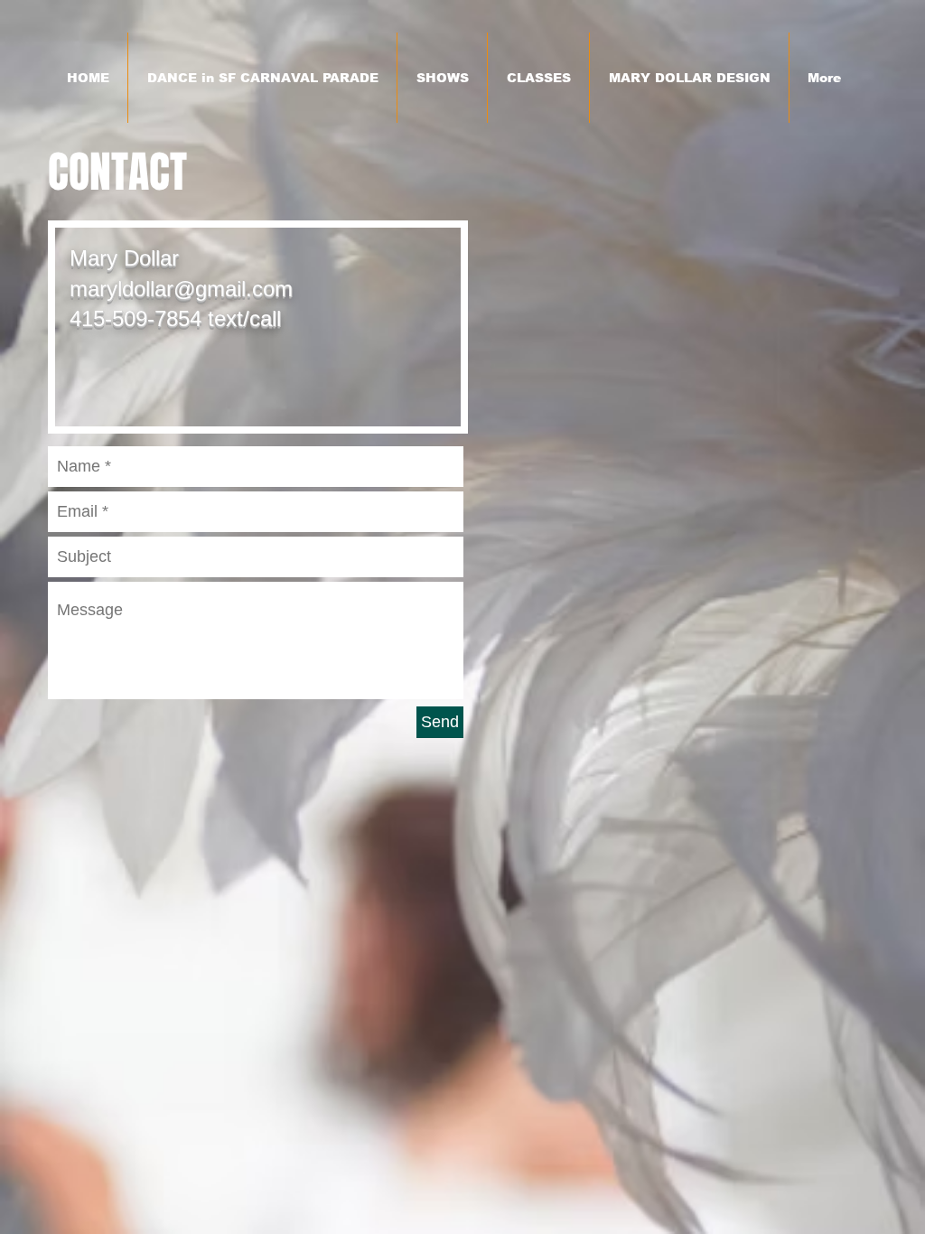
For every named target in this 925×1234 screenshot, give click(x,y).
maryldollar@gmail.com (181, 288)
